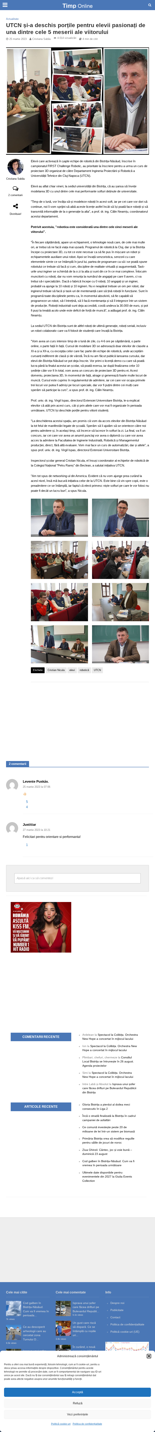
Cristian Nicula (56, 670)
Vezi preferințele (77, 1414)
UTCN (97, 670)
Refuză (77, 1403)
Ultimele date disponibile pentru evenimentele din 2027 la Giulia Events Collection (107, 1176)
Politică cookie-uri (61, 1423)
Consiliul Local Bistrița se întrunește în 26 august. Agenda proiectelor (108, 1061)
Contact (115, 1317)
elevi (72, 670)
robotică (84, 670)
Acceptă (77, 1392)
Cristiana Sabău (41, 38)
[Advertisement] (90, 717)
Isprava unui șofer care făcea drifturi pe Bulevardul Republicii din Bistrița (109, 1088)
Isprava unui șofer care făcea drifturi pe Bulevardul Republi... (86, 1307)
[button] (149, 1356)
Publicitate (117, 1310)
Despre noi (117, 1303)
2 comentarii (15, 195)
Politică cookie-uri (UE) (124, 1331)
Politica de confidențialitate (87, 1423)
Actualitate (12, 18)
